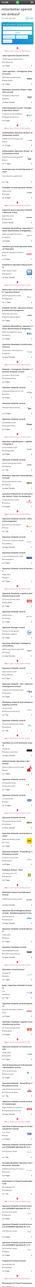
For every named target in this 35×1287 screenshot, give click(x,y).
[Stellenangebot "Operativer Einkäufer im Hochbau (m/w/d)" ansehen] (31, 1059)
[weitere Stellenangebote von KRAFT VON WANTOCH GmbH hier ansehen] (29, 236)
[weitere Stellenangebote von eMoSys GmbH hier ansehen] (29, 617)
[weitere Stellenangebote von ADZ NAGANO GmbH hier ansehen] (29, 424)
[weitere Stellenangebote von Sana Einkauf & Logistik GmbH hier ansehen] (29, 177)
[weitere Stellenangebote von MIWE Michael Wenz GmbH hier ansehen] (29, 841)
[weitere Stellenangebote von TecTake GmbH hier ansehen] (29, 710)
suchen (17, 33)
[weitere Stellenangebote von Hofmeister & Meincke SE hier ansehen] (29, 97)
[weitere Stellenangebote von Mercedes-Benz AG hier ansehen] (29, 1188)
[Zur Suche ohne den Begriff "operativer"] (26, 37)
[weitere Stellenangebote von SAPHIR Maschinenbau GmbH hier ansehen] (29, 900)
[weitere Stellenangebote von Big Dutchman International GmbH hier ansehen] (29, 526)
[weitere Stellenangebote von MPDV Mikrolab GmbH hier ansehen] (29, 315)
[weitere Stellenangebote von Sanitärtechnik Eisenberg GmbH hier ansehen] (29, 691)
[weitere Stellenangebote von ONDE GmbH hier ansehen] (29, 1054)
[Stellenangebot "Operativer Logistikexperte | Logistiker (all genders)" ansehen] (31, 454)
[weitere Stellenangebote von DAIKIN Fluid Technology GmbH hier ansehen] (29, 140)
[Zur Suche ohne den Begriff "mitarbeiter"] (14, 37)
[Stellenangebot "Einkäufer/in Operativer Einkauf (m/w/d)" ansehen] (31, 277)
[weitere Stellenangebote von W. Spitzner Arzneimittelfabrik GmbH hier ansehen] (29, 115)
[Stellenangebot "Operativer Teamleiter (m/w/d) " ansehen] (31, 957)
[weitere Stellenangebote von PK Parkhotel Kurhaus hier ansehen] (29, 1072)
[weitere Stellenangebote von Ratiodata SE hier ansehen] (29, 974)
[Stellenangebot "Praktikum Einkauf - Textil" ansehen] (31, 880)
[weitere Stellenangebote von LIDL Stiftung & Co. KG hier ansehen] (29, 875)
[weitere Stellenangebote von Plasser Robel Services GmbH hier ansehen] (29, 465)
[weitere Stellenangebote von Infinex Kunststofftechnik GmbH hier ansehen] (29, 725)
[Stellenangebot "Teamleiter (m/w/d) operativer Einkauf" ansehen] (31, 197)
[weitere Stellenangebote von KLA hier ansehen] (29, 993)
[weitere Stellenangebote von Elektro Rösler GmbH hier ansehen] (29, 272)
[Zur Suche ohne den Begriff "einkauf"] (10, 41)
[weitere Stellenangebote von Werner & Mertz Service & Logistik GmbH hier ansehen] (29, 768)
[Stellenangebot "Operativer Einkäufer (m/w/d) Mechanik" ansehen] (31, 581)
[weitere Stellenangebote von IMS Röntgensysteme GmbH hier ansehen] (29, 297)
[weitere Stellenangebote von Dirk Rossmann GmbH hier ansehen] (29, 1152)
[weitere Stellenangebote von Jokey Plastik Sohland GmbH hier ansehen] (29, 1091)
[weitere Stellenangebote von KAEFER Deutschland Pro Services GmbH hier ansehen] (29, 1170)
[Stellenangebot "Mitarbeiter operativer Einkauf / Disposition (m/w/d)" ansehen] (31, 102)
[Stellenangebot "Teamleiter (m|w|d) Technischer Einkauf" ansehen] (31, 755)
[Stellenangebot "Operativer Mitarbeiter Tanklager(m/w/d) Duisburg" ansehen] (31, 656)
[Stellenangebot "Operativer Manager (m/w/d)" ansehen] (31, 637)
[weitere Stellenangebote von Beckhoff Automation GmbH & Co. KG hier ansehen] (29, 254)
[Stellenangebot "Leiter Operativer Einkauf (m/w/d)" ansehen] (31, 65)
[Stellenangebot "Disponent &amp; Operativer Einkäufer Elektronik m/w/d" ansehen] (31, 222)
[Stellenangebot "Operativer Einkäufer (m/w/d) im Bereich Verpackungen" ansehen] (31, 1114)
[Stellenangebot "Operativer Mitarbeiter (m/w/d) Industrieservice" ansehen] (31, 357)
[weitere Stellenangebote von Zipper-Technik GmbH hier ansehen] (29, 673)
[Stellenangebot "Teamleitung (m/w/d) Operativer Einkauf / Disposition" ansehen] (31, 259)
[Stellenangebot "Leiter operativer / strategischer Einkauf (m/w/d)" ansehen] (31, 84)
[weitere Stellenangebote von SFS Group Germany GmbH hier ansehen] (29, 601)
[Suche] (17, 2)
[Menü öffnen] (32, 2)
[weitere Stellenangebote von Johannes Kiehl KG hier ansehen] (29, 918)
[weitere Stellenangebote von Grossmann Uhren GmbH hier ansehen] (29, 377)
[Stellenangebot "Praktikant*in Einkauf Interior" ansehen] (31, 1271)
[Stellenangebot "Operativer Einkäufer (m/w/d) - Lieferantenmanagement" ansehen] (31, 531)
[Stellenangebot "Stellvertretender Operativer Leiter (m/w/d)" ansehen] (31, 774)
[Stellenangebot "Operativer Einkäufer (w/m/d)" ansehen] (31, 622)
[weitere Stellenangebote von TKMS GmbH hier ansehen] (29, 576)
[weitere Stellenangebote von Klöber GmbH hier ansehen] (29, 192)
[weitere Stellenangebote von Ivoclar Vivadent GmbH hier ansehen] (29, 449)
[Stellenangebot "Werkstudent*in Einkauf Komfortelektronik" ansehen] (31, 1194)
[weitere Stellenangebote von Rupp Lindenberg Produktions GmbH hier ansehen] (29, 1109)
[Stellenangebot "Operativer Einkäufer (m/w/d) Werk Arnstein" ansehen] (31, 846)
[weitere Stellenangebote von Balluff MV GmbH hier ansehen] (29, 217)
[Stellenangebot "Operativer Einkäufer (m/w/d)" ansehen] (31, 397)
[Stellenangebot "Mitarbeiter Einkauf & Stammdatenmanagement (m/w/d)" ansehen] (31, 715)
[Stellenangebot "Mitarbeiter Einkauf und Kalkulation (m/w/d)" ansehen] (31, 905)
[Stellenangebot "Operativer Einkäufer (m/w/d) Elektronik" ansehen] (31, 941)
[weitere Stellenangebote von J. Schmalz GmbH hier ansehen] (29, 800)
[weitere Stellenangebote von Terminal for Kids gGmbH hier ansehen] (29, 632)
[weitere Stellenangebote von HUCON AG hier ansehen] (29, 750)
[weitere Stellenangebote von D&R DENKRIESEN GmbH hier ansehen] (29, 952)
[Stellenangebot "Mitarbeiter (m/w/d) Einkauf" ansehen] (31, 979)
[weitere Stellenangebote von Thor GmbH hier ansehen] (29, 1134)
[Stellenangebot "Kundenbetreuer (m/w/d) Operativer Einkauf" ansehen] (31, 182)
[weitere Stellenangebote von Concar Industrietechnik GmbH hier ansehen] (29, 558)
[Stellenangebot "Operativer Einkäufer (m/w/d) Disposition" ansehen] (31, 1016)
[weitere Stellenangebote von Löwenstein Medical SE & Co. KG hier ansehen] (29, 392)
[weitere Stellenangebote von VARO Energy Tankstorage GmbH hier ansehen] (29, 651)
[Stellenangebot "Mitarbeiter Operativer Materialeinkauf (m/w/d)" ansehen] (31, 488)
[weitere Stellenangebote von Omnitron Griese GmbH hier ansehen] (29, 859)
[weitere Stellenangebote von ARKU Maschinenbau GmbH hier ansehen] (29, 79)
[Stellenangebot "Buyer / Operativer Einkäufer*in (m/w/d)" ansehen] (31, 998)
